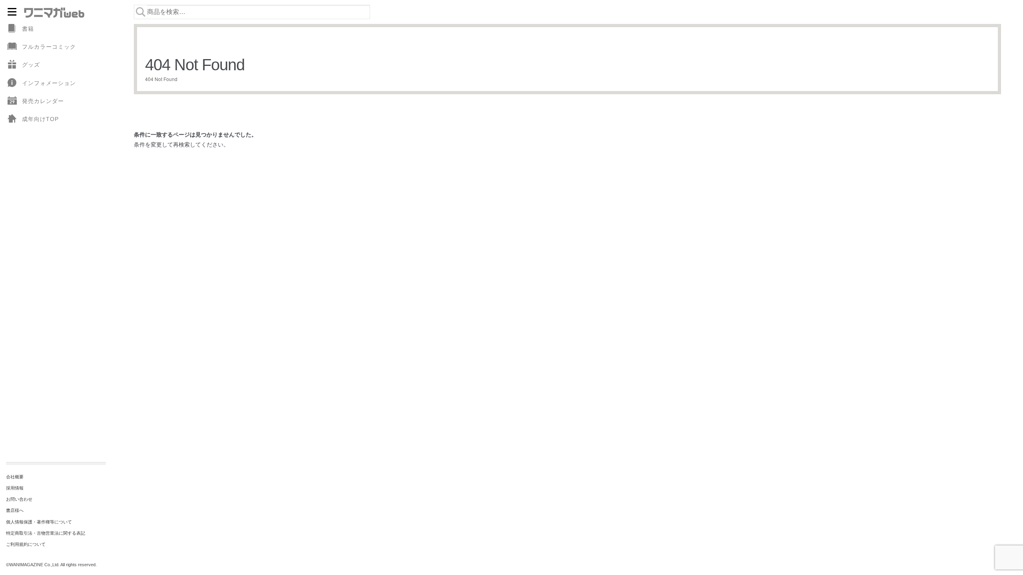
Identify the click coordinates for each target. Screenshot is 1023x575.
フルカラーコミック (49, 47)
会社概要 (15, 476)
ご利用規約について (26, 544)
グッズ (31, 64)
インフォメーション (49, 83)
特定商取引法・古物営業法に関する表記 (45, 533)
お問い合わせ (19, 499)
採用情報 (15, 488)
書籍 (28, 29)
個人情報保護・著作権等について (39, 521)
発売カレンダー (43, 101)
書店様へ (15, 510)
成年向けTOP (40, 119)
